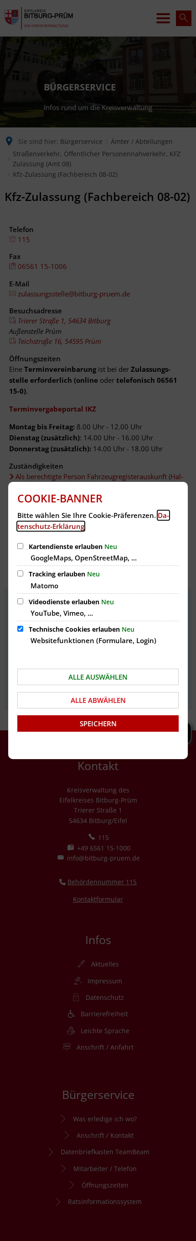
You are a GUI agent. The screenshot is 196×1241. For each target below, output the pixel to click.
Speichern (98, 723)
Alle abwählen (98, 700)
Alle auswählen (98, 676)
